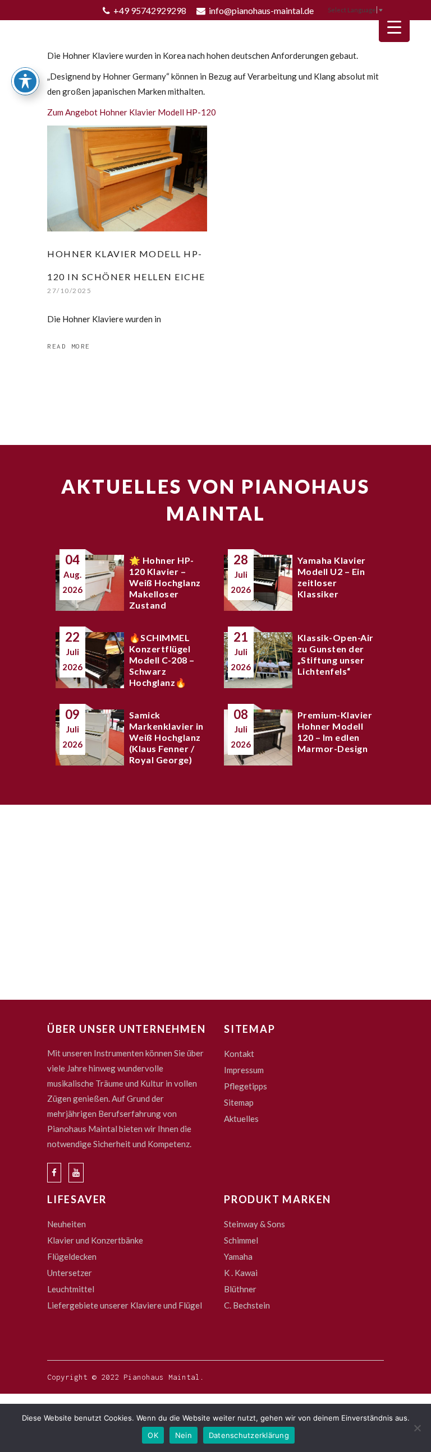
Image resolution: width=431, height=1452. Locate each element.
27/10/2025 (69, 290)
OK (153, 1435)
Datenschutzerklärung (249, 1435)
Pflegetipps (245, 1086)
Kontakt (239, 1054)
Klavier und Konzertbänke (95, 1240)
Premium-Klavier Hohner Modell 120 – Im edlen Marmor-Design (335, 731)
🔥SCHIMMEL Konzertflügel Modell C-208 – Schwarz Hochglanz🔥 (162, 660)
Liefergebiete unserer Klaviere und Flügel (124, 1305)
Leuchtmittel (70, 1289)
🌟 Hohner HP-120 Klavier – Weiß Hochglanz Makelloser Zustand (165, 582)
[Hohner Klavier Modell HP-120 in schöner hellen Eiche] (127, 178)
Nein (183, 1435)
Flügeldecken (72, 1256)
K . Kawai (241, 1273)
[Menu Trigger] (394, 26)
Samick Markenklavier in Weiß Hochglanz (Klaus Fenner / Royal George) (166, 737)
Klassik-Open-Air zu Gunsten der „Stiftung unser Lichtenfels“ (335, 654)
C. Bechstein (247, 1305)
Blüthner (240, 1289)
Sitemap (239, 1102)
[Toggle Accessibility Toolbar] (25, 81)
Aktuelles (241, 1119)
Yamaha (238, 1256)
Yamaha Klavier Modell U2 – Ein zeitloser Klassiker (331, 577)
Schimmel (241, 1240)
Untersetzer (69, 1273)
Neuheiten (66, 1224)
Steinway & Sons (254, 1224)
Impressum (244, 1070)
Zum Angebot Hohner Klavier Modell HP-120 (131, 112)
